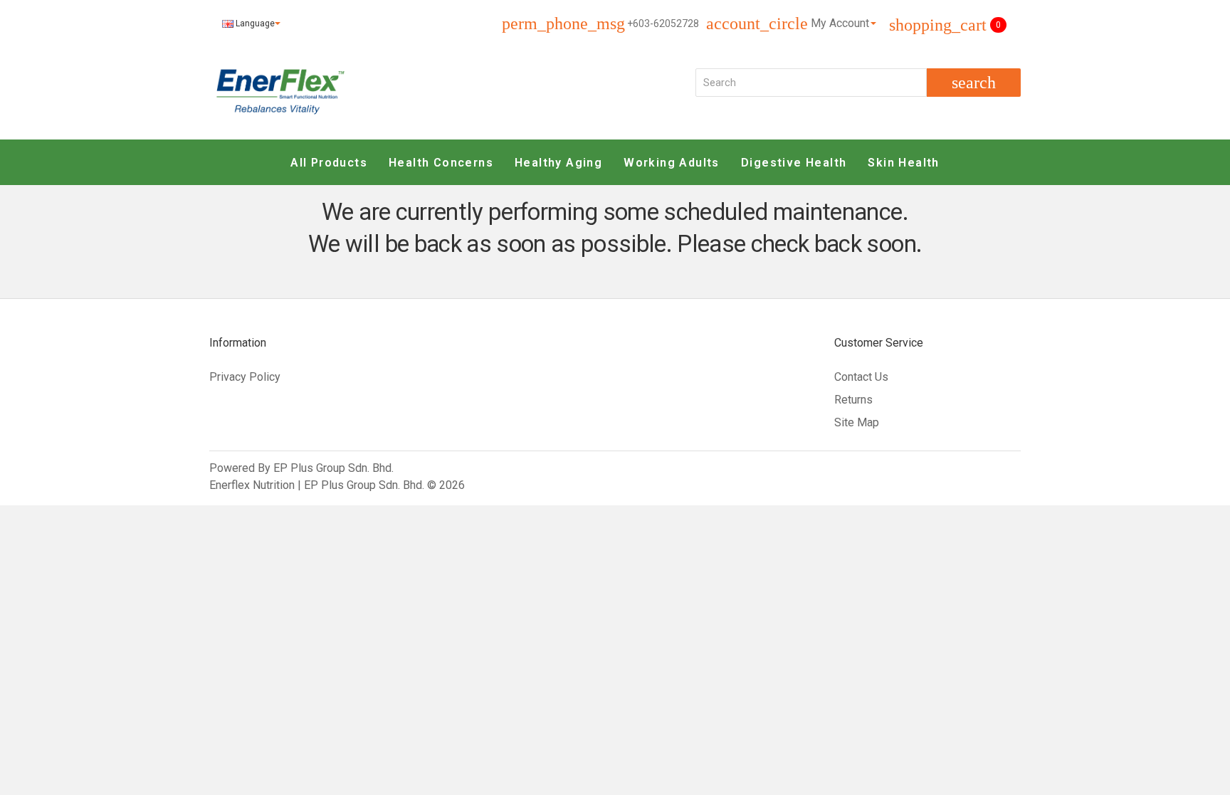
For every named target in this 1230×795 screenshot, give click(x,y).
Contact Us (861, 377)
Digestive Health (793, 162)
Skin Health (903, 162)
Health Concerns (441, 162)
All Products (328, 162)
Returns (853, 399)
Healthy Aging (558, 162)
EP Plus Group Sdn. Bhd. (333, 468)
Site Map (856, 422)
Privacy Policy (244, 377)
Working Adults (672, 162)
